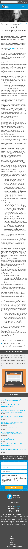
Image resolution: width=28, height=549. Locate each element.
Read (11, 542)
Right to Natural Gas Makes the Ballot (11, 428)
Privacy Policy (14, 544)
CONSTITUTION (23, 23)
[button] (23, 6)
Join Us (12, 540)
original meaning (10, 343)
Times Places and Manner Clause (14, 346)
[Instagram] (24, 2)
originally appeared (11, 48)
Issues (12, 538)
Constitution (8, 340)
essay (7, 75)
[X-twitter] (21, 2)
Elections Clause (7, 341)
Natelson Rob (18, 341)
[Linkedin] (23, 2)
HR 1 (13, 341)
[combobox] (9, 2)
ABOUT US (12, 536)
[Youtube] (26, 2)
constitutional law (18, 340)
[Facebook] (19, 2)
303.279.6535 (17, 506)
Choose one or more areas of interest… (10, 475)
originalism (14, 345)
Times (4, 346)
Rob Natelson (20, 345)
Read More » (4, 402)
